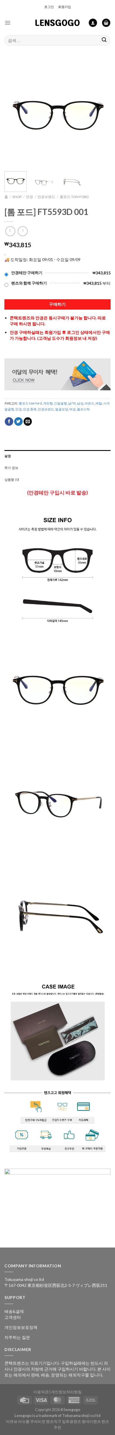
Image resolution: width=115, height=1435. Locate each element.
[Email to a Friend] (28, 421)
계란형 (48, 403)
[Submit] (104, 40)
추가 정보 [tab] (11, 468)
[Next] (101, 113)
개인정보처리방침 (66, 1392)
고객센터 (12, 1317)
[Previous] (14, 113)
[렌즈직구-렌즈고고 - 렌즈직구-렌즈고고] (57, 23)
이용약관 (41, 1392)
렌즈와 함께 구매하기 (29, 283)
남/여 (72, 403)
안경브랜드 (46, 197)
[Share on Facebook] (9, 421)
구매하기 (57, 304)
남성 (80, 403)
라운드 (89, 403)
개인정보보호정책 (20, 1327)
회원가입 (64, 7)
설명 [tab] (7, 456)
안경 (29, 197)
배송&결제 (14, 1311)
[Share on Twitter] (18, 421)
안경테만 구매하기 (26, 273)
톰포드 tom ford (74, 197)
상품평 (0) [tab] (11, 479)
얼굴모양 (61, 409)
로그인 (49, 7)
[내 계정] (93, 23)
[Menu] (7, 23)
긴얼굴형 (60, 403)
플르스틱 (83, 409)
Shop (17, 197)
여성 (72, 409)
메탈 (99, 403)
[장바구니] (106, 23)
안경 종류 (30, 409)
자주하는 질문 (17, 1337)
